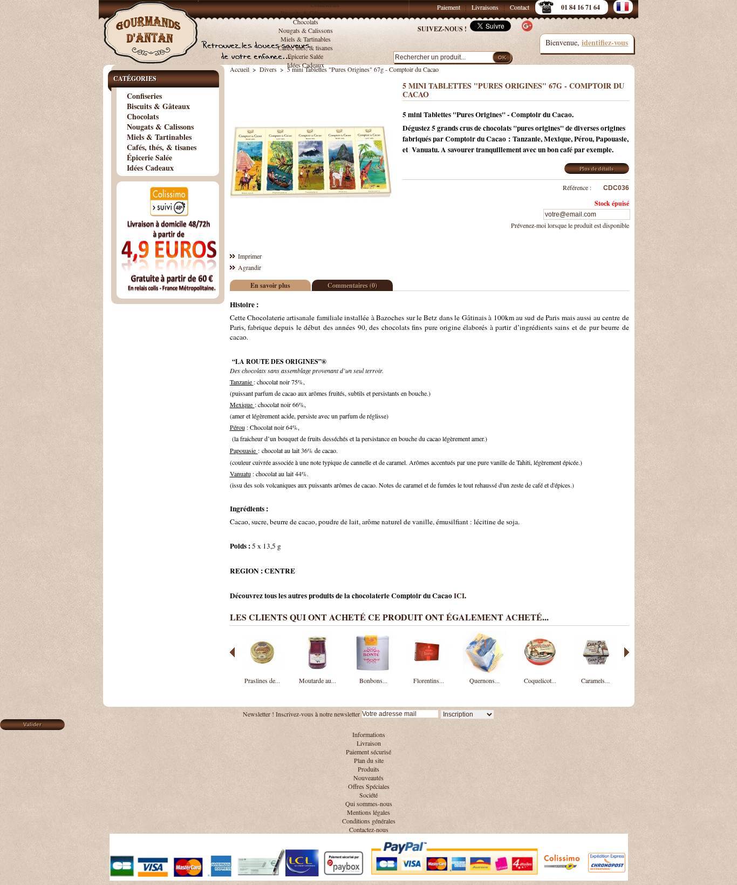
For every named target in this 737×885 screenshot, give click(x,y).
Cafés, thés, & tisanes (305, 47)
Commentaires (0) (352, 285)
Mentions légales (368, 812)
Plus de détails (596, 168)
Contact (519, 7)
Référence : (577, 187)
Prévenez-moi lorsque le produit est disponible (570, 225)
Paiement (448, 7)
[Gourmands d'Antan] (153, 27)
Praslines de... (262, 680)
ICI (459, 595)
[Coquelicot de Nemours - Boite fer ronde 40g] (540, 671)
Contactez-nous (368, 829)
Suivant (626, 652)
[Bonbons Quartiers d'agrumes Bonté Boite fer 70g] (373, 671)
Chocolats (305, 21)
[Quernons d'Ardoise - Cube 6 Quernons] (484, 671)
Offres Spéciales (369, 786)
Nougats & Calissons (305, 30)
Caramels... (595, 680)
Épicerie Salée (305, 56)
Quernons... (484, 680)
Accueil (239, 69)
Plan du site (369, 760)
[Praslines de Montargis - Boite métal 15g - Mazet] (262, 671)
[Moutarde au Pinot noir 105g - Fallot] (317, 671)
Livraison (369, 743)
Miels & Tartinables (306, 39)
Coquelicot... (540, 680)
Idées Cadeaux (305, 64)
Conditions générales (368, 820)
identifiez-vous (605, 42)
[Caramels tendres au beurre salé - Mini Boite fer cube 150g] (595, 671)
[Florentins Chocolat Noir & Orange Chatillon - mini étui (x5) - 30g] (429, 671)
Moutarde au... (317, 680)
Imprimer (250, 256)
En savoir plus (270, 285)
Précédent (232, 652)
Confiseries (324, 4)
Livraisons (485, 7)
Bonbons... (373, 680)
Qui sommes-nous (368, 803)
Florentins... (428, 680)
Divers (268, 69)
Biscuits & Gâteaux (305, 13)
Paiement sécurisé (368, 751)
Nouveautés (368, 777)
